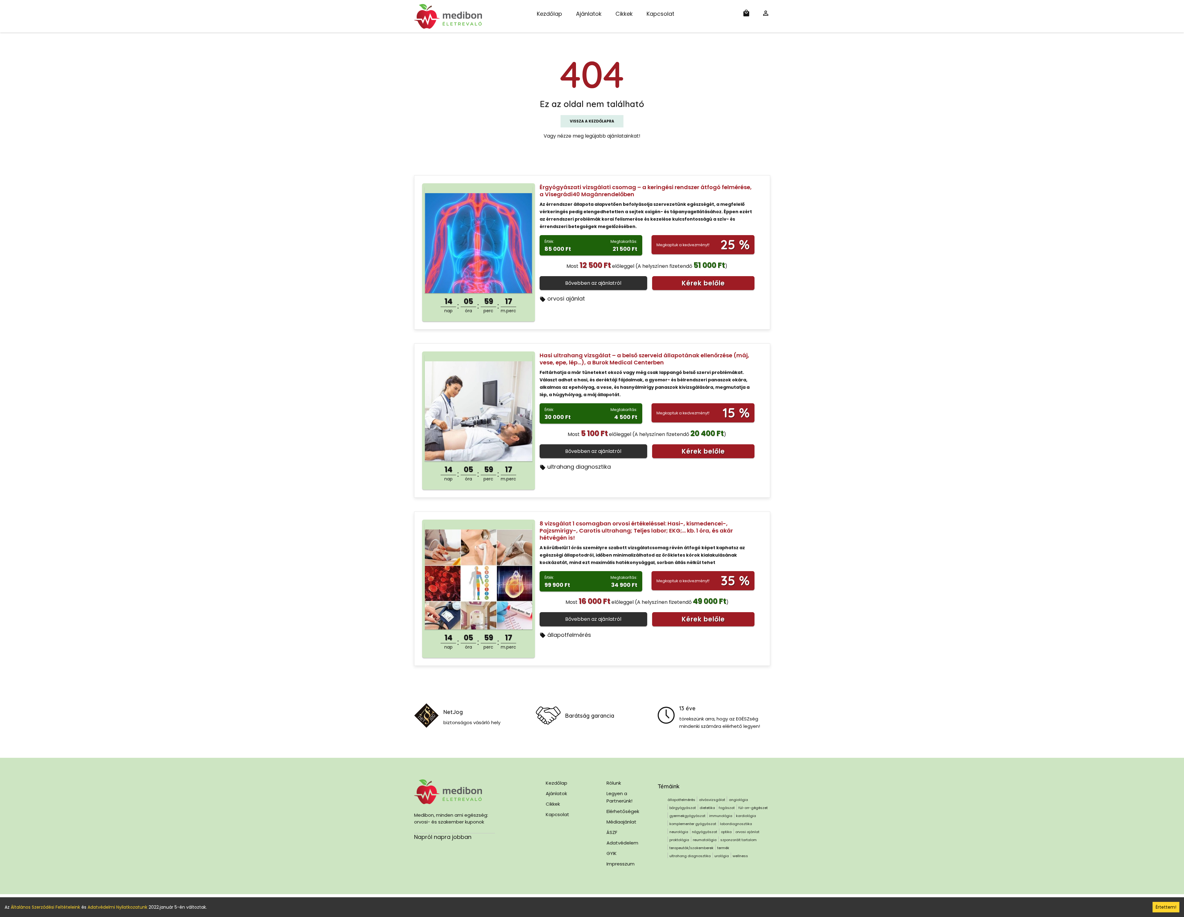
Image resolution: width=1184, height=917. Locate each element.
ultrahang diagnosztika (579, 467)
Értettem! (1166, 907)
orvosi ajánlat (566, 298)
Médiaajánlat (621, 822)
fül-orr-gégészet (753, 807)
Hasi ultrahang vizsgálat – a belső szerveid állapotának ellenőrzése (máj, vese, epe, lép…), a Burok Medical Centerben (644, 358)
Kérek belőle (703, 283)
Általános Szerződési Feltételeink (45, 907)
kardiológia (746, 815)
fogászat (727, 807)
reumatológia (705, 839)
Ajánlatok (589, 14)
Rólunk (613, 783)
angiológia (738, 799)
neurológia (678, 831)
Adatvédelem (622, 843)
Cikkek (624, 14)
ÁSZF (611, 832)
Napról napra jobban (442, 837)
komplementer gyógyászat (692, 823)
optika (726, 831)
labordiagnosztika (736, 823)
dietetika (707, 807)
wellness (740, 855)
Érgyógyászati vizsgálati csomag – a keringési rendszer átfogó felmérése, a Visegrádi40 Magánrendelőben (646, 190)
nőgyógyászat (704, 831)
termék (723, 847)
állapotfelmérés (569, 635)
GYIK (611, 853)
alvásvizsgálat (712, 799)
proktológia (679, 839)
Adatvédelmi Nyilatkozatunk (117, 907)
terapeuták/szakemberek (691, 847)
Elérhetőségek (622, 811)
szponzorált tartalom (738, 839)
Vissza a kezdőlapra (592, 121)
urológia (721, 855)
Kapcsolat (660, 14)
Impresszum (620, 864)
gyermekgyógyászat (687, 815)
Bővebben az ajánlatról (593, 283)
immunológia (720, 815)
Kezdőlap (549, 14)
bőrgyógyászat (682, 807)
